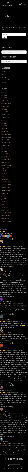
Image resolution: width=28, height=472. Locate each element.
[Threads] (20, 459)
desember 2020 (6, 213)
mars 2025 (4, 112)
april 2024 (4, 128)
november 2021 (6, 185)
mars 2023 (4, 154)
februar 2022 (5, 179)
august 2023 (5, 145)
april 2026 (4, 98)
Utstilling (3, 83)
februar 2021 (5, 207)
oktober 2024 (5, 114)
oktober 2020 (5, 218)
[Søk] (25, 52)
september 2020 (6, 221)
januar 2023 (4, 157)
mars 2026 (4, 100)
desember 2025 (6, 103)
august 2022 (5, 168)
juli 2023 (3, 148)
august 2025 (5, 106)
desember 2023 (6, 134)
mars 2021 (4, 204)
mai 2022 (4, 173)
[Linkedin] (11, 459)
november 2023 (6, 137)
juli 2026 (3, 92)
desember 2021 (5, 182)
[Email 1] (22, 459)
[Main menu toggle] (24, 4)
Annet (3, 71)
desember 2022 (6, 159)
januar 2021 (4, 210)
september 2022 (6, 165)
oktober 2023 (5, 140)
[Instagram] (8, 459)
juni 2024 (4, 123)
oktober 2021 (5, 187)
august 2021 (5, 193)
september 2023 (6, 142)
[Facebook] (6, 459)
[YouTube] (14, 459)
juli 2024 (3, 120)
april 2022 (4, 176)
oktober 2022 (5, 162)
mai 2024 (4, 126)
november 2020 (6, 215)
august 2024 (5, 117)
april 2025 (4, 109)
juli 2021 (3, 196)
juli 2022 (3, 171)
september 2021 (6, 190)
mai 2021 (4, 201)
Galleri (3, 74)
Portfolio (4, 77)
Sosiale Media (5, 80)
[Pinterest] (17, 459)
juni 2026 (4, 95)
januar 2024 (5, 131)
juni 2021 (4, 199)
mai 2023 (4, 151)
